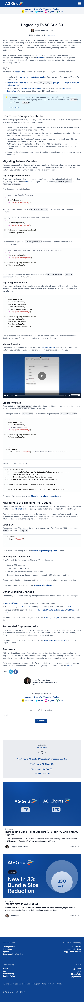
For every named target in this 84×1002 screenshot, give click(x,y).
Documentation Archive (13, 954)
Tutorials (47, 9)
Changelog (7, 949)
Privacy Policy (8, 973)
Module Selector (48, 347)
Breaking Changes (51, 617)
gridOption (57, 83)
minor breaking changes (31, 88)
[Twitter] (11, 671)
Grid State (70, 610)
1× (65, 395)
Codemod (41, 58)
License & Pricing (74, 949)
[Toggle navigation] (79, 3)
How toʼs (38, 9)
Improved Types (11, 603)
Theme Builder (21, 509)
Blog (4, 971)
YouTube (77, 974)
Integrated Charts (45, 610)
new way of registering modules (32, 77)
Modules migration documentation (45, 496)
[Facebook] (15, 671)
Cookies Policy (9, 976)
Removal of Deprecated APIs (55, 640)
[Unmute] (69, 396)
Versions (28, 9)
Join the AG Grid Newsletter (42, 710)
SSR (6, 612)
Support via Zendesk (72, 952)
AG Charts (68, 606)
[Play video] (42, 376)
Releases (51, 35)
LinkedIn (77, 977)
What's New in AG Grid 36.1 (42, 769)
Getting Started (9, 947)
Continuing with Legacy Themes (46, 551)
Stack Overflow (75, 947)
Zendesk (70, 665)
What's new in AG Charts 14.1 (42, 764)
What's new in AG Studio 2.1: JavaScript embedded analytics (42, 759)
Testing (56, 9)
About (5, 968)
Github (78, 968)
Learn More (14, 107)
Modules (28, 181)
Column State (59, 610)
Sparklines (26, 606)
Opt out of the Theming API (18, 83)
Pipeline (6, 952)
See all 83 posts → (42, 773)
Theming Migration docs (44, 585)
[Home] (14, 3)
